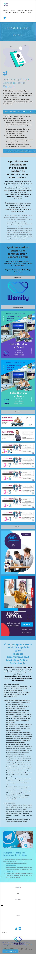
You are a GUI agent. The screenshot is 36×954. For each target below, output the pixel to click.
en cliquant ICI (9, 871)
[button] (18, 893)
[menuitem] (6, 11)
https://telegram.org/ (11, 865)
